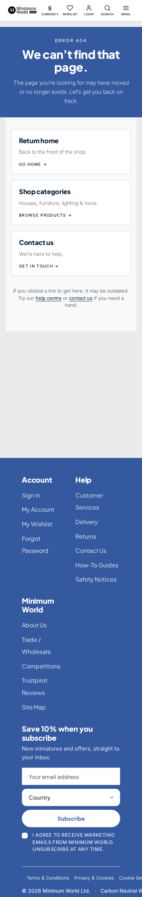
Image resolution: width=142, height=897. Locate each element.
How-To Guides (96, 565)
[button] (50, 10)
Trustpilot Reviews (34, 686)
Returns (85, 536)
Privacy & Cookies (94, 878)
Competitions (41, 666)
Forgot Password (35, 545)
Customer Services (89, 501)
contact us (80, 298)
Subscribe (71, 818)
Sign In (31, 495)
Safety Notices (96, 579)
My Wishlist (37, 524)
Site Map (34, 707)
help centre (49, 298)
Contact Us (90, 550)
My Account (38, 509)
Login (89, 14)
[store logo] (22, 10)
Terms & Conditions (48, 878)
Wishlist (70, 14)
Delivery (86, 522)
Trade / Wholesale (36, 646)
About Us (34, 625)
